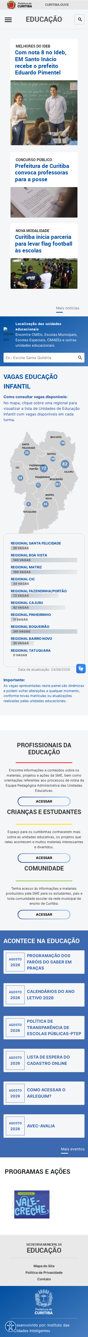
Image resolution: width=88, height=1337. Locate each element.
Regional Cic (23, 579)
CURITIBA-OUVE (57, 5)
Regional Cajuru (27, 603)
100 (52, 458)
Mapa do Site (44, 1266)
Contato (44, 1279)
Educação (44, 19)
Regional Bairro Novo (31, 639)
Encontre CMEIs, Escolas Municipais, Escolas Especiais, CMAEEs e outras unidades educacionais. (46, 334)
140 (62, 443)
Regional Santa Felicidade (36, 543)
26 (27, 452)
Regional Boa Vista (29, 555)
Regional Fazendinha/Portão (39, 591)
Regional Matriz (26, 567)
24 (20, 478)
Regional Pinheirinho (31, 615)
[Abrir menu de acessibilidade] (10, 1326)
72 (44, 468)
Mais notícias (67, 308)
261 (57, 484)
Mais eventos (72, 1149)
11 (38, 485)
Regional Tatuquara (31, 650)
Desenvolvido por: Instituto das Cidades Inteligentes (41, 1328)
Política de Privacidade (44, 1272)
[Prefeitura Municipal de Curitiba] (44, 1301)
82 (65, 464)
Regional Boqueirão (30, 627)
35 (45, 504)
